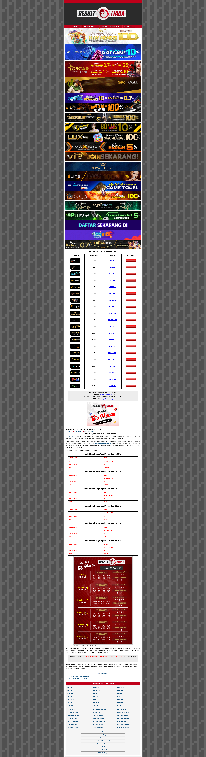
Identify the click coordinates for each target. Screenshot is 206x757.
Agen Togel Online (98, 727)
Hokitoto (119, 705)
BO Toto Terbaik (121, 721)
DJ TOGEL (112, 267)
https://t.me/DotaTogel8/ (106, 395)
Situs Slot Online (72, 718)
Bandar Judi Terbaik (73, 715)
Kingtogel (120, 702)
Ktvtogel (70, 693)
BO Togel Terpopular (123, 727)
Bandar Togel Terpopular (124, 712)
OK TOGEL (112, 280)
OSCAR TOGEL (112, 359)
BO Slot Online (97, 712)
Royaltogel (96, 687)
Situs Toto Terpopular (123, 718)
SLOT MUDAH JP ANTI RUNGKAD (79, 676)
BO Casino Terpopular (104, 753)
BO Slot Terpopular (73, 721)
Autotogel (71, 699)
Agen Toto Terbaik (122, 715)
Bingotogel (120, 690)
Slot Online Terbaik (73, 724)
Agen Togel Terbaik (104, 732)
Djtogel (70, 690)
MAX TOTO (112, 339)
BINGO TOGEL (112, 379)
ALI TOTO (112, 366)
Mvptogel (70, 702)
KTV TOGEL (112, 274)
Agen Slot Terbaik (98, 715)
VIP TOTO (112, 326)
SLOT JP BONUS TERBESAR (78, 678)
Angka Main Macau (89, 431)
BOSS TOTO (112, 333)
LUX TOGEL (112, 372)
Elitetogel (70, 705)
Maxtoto (95, 699)
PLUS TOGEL (112, 386)
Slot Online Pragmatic (104, 741)
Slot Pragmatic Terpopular (104, 744)
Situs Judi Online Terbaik (99, 709)
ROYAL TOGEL (112, 313)
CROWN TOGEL (112, 353)
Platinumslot (96, 702)
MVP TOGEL (112, 293)
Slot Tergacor (104, 735)
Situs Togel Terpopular (99, 721)
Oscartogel (120, 687)
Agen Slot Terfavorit (73, 727)
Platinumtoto (96, 690)
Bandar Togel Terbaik (98, 718)
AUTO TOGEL (112, 287)
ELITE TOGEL (112, 306)
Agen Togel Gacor (73, 712)
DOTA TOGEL (112, 260)
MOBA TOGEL (112, 300)
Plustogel (120, 699)
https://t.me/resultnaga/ (108, 399)
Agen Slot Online (72, 709)
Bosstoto (95, 696)
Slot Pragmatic (104, 738)
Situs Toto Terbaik (98, 724)
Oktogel (70, 696)
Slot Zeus (104, 747)
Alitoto (119, 696)
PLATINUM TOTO (112, 320)
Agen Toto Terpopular (123, 724)
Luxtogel (119, 693)
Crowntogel (96, 705)
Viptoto (95, 693)
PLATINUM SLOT (112, 346)
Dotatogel (70, 687)
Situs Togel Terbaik (122, 709)
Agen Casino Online (104, 750)
